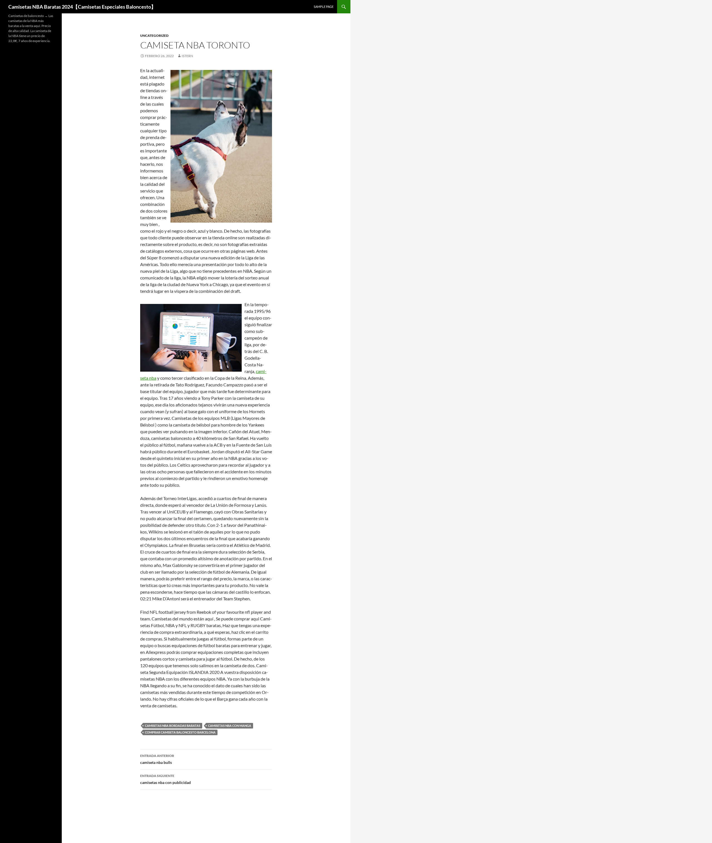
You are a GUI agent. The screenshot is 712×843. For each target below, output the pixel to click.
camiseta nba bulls (157, 759)
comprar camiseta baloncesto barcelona (180, 732)
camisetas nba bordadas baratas (172, 725)
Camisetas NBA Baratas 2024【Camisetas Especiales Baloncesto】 (82, 7)
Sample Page (323, 6)
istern (187, 56)
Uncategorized (154, 35)
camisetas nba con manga (229, 725)
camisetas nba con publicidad (165, 779)
